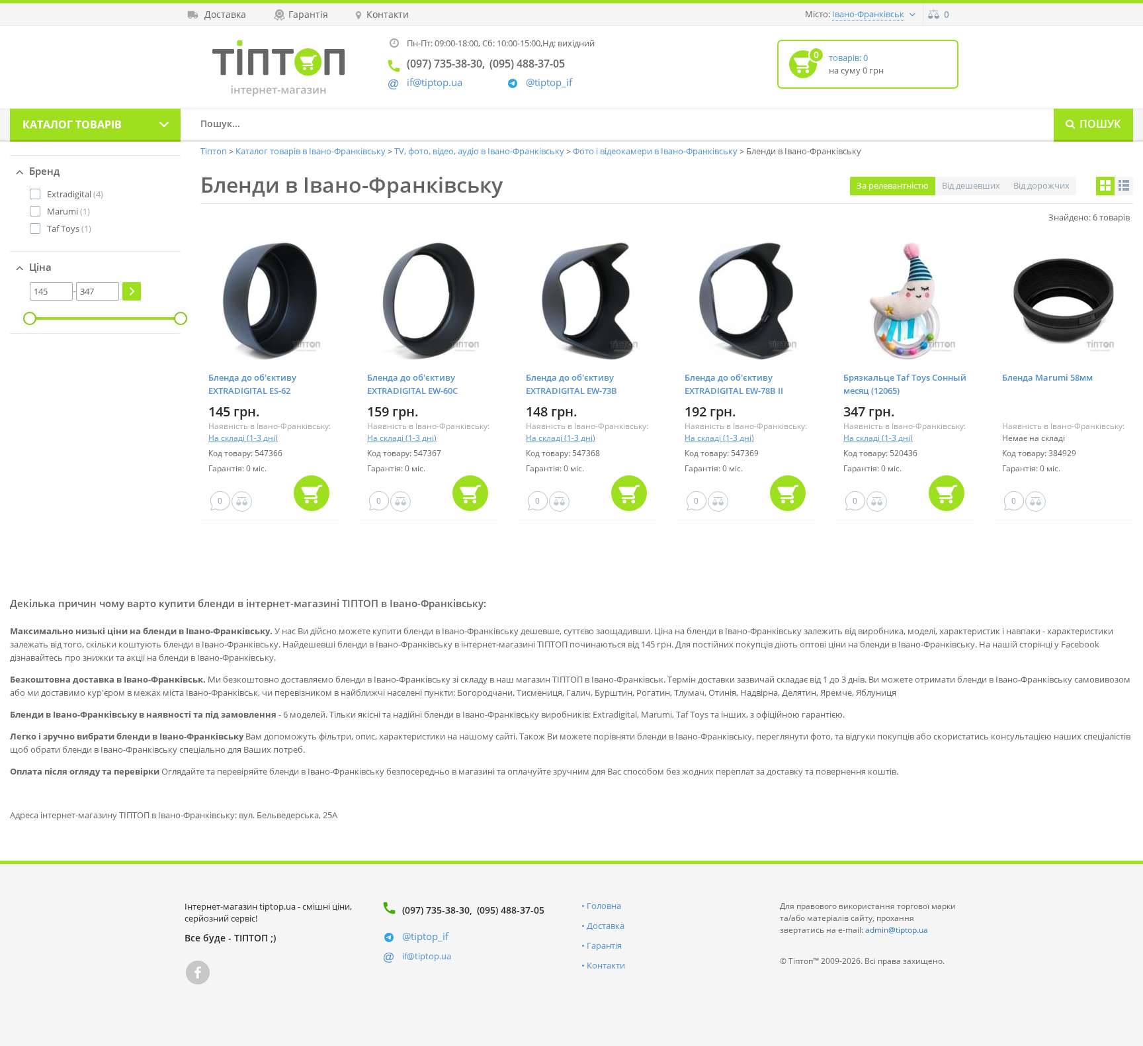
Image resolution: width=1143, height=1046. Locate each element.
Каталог (72, 124)
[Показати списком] (1124, 186)
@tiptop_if (549, 82)
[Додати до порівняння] (242, 501)
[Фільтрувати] (131, 291)
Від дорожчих (1041, 185)
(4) (75, 194)
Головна (604, 906)
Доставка (605, 925)
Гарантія (604, 945)
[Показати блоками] (1105, 186)
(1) (68, 211)
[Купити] (311, 493)
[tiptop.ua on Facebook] (198, 972)
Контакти (606, 965)
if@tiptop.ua (426, 956)
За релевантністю (893, 185)
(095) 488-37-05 (510, 910)
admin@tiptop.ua (896, 929)
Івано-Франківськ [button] (868, 14)
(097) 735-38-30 (436, 910)
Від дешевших (971, 185)
